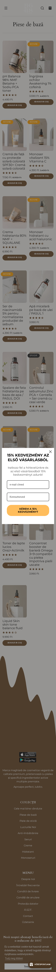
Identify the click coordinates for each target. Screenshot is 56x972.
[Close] (50, 451)
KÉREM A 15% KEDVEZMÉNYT (28, 510)
